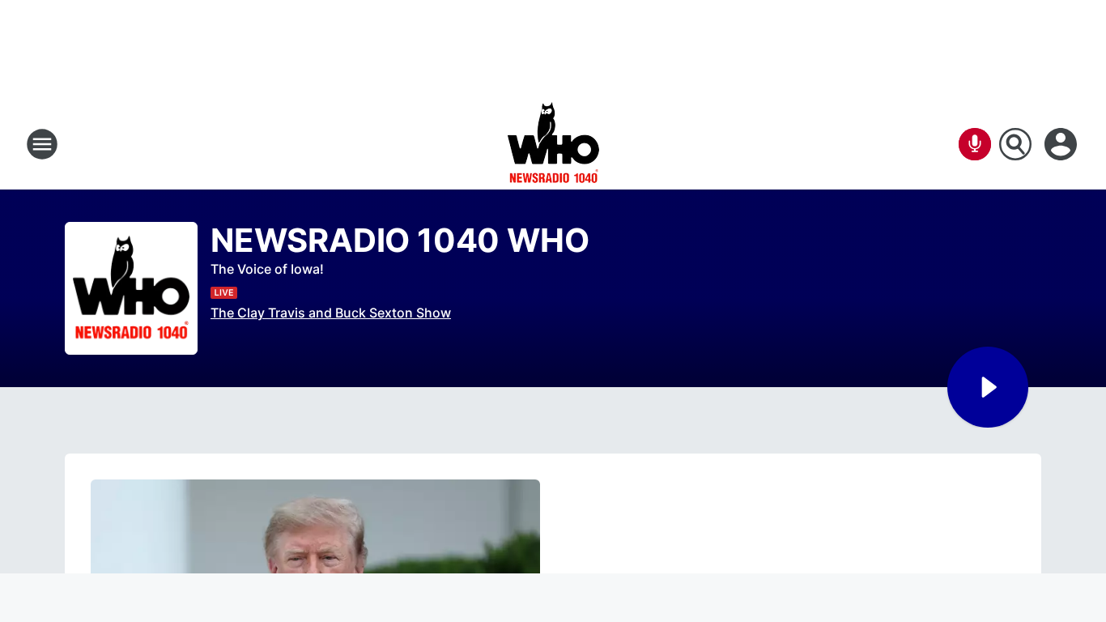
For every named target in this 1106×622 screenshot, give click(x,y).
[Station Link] (553, 144)
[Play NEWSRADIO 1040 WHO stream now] (131, 288)
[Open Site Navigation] (42, 144)
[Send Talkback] (975, 144)
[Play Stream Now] (987, 387)
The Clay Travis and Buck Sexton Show (331, 313)
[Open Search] (1015, 144)
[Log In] (1062, 144)
